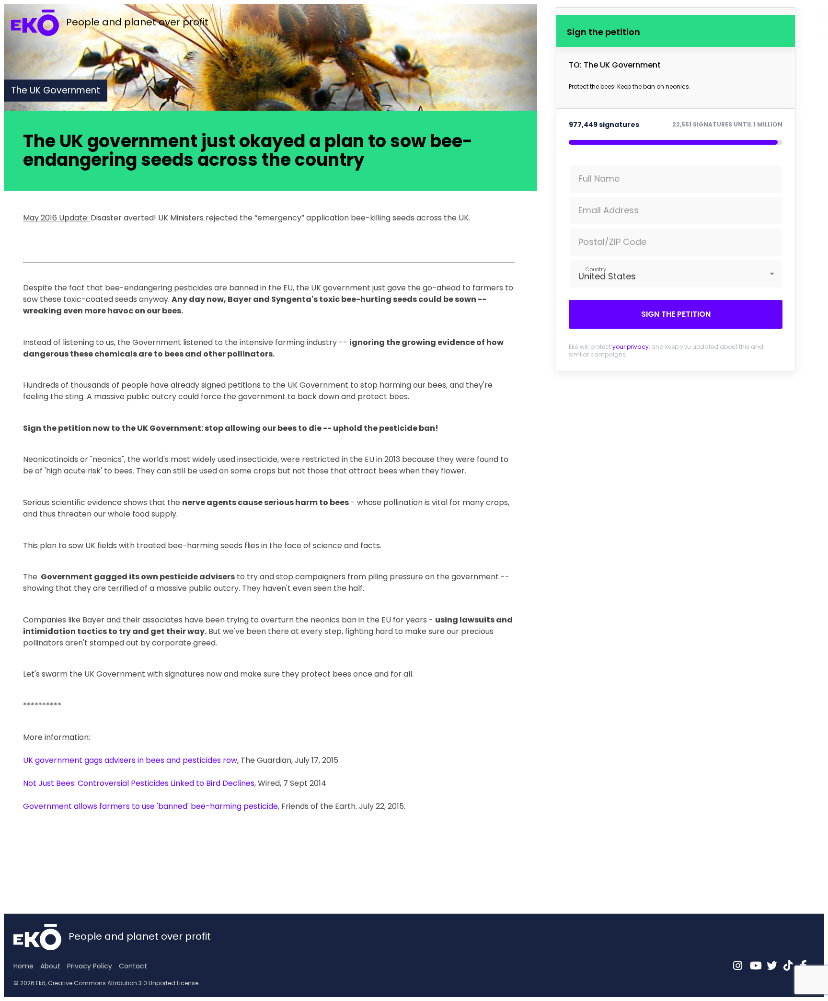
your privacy (630, 347)
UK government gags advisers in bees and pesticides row (130, 760)
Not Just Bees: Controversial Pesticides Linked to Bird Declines (138, 783)
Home (23, 966)
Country (595, 269)
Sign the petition (676, 314)
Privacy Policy (89, 966)
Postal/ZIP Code (612, 242)
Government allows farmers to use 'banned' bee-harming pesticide (150, 806)
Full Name (599, 178)
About (50, 966)
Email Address (608, 210)
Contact (133, 966)
